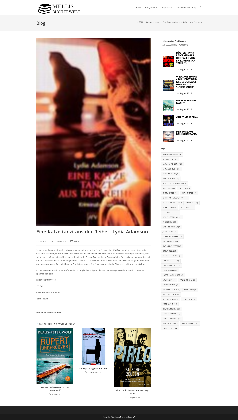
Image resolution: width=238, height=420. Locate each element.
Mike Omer (190, 289)
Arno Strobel (171, 178)
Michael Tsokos (171, 289)
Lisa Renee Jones (171, 265)
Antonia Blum (170, 174)
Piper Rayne (170, 304)
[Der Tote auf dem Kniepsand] (168, 136)
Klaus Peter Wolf (172, 256)
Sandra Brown (171, 314)
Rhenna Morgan (172, 309)
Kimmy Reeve (170, 251)
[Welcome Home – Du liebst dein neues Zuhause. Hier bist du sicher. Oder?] (168, 85)
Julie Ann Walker (172, 236)
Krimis (77, 241)
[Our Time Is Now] (168, 120)
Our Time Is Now (187, 117)
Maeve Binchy (187, 280)
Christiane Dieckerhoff (175, 198)
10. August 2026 (184, 109)
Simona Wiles (170, 323)
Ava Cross (169, 188)
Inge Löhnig (169, 222)
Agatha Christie (172, 154)
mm (42, 241)
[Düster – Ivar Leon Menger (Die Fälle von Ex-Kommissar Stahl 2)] (168, 61)
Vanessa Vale (170, 328)
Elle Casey (187, 207)
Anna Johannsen (172, 164)
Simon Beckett (190, 323)
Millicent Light (171, 294)
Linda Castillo (171, 260)
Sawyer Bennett (172, 318)
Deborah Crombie (172, 203)
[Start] (135, 22)
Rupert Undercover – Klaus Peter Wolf (55, 389)
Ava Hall (184, 188)
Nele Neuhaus (170, 299)
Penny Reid (189, 299)
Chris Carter (189, 193)
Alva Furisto (170, 159)
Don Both (192, 203)
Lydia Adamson (55, 312)
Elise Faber (169, 207)
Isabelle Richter (171, 227)
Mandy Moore (170, 285)
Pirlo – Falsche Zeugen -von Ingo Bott (132, 392)
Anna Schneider (171, 169)
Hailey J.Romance (172, 217)
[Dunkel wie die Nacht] (168, 105)
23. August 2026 (184, 69)
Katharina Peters (172, 246)
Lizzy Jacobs (170, 270)
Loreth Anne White (173, 275)
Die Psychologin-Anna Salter (93, 368)
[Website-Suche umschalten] (201, 7)
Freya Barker (170, 212)
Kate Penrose (170, 241)
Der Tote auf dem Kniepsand (186, 133)
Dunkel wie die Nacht (186, 102)
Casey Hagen (170, 193)
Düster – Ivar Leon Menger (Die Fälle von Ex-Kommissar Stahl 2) (185, 58)
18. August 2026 (184, 93)
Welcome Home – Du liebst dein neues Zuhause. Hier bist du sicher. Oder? (186, 82)
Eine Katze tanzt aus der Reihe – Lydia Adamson (182, 22)
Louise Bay (169, 280)
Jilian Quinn (169, 231)
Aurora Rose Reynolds (174, 183)
